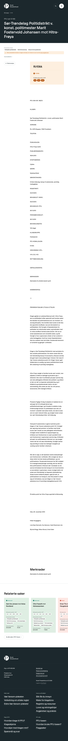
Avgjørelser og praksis (46, 711)
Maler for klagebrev (45, 700)
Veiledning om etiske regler (16, 700)
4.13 (14, 614)
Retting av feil (10, 623)
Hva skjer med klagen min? (16, 728)
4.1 (37, 614)
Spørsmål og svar (12, 731)
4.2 (40, 614)
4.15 (20, 614)
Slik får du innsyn (43, 696)
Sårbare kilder (37, 625)
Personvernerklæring (42, 671)
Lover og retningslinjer (46, 707)
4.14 (43, 80)
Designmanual (40, 673)
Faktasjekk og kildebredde (10, 49)
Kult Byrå (43, 683)
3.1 (61, 614)
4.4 (10, 614)
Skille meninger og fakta (46, 625)
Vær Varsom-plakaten (14, 696)
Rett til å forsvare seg (22, 49)
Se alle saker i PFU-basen (13, 637)
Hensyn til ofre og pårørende (34, 49)
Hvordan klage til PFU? (14, 720)
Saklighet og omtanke (38, 623)
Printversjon (10, 63)
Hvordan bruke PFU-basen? (48, 724)
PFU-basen (6, 12)
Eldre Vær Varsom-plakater (16, 704)
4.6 (39, 80)
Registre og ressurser (46, 704)
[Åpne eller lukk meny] (61, 6)
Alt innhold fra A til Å (41, 676)
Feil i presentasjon (21, 621)
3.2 (35, 80)
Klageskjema (10, 724)
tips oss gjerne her (44, 52)
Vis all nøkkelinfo (7, 56)
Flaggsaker (41, 728)
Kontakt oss (39, 668)
